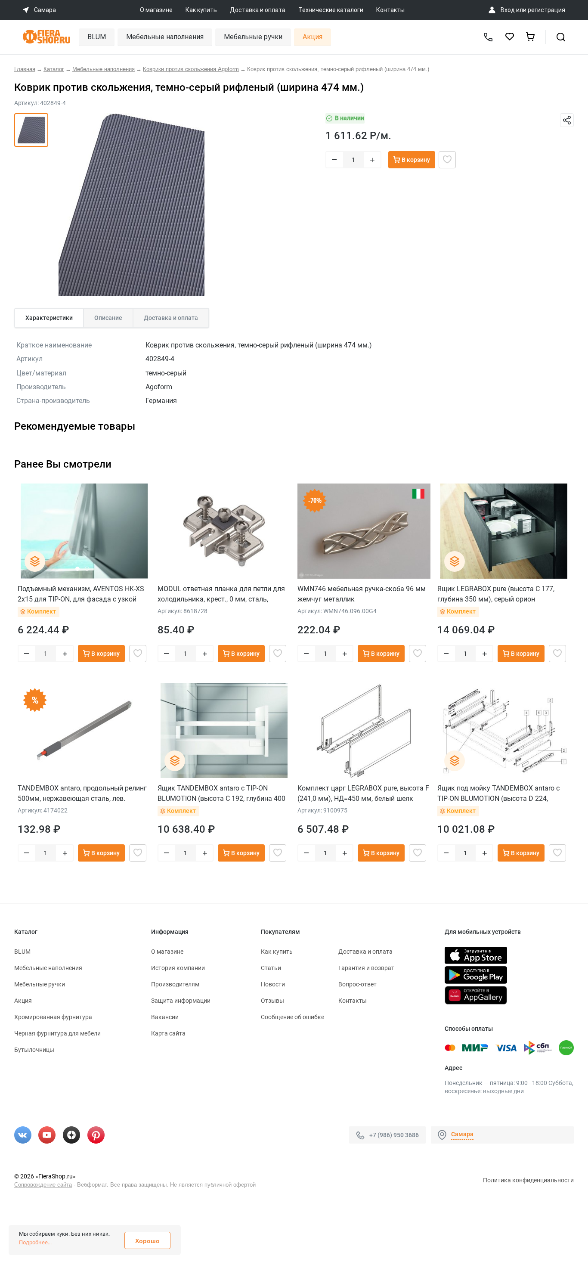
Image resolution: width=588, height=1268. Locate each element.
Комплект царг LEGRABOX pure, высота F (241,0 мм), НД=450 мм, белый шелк (363, 793)
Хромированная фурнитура (53, 1017)
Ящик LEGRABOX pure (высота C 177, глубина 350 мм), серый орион (495, 594)
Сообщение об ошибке (292, 1017)
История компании (178, 967)
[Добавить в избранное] (447, 159)
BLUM (96, 37)
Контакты (390, 10)
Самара (462, 1134)
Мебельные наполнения (165, 37)
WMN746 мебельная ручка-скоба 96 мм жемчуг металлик (361, 594)
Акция (312, 37)
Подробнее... (35, 1242)
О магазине (156, 10)
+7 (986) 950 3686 (394, 1135)
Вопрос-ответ (357, 984)
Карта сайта (168, 1033)
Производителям (175, 984)
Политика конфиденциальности (528, 1180)
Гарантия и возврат (366, 967)
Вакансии (165, 1017)
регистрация (546, 9)
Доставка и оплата (257, 10)
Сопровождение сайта (43, 1184)
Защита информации (180, 1000)
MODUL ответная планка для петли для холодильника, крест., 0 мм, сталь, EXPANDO (221, 594)
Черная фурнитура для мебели (57, 1033)
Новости (273, 984)
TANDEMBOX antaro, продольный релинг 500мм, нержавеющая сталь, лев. (82, 793)
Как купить (201, 10)
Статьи (271, 967)
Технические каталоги (330, 10)
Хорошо (147, 1240)
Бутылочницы (34, 1049)
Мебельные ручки (253, 37)
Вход (508, 9)
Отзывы (272, 1000)
